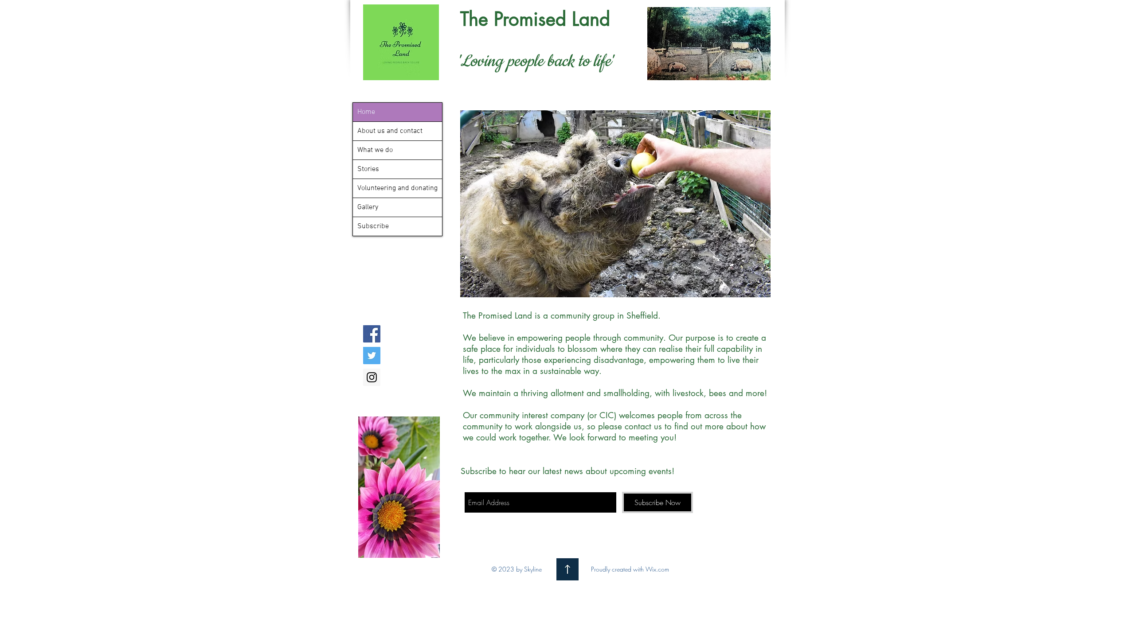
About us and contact (390, 131)
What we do (375, 150)
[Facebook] (371, 333)
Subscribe (373, 226)
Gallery (367, 207)
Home (366, 112)
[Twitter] (371, 355)
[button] (615, 203)
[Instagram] (371, 377)
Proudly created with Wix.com (630, 569)
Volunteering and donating (397, 188)
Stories (368, 169)
